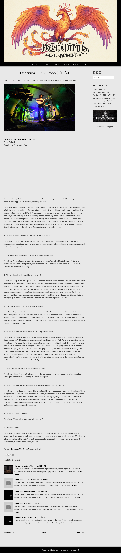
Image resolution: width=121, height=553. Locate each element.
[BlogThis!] (8, 455)
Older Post (80, 532)
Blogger (110, 127)
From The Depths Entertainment (67, 550)
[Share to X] (10, 455)
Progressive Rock (34, 449)
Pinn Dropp (23, 449)
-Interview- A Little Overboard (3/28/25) (31, 479)
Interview (14, 449)
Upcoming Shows (46, 64)
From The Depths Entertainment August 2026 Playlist (104, 92)
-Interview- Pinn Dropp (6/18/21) (44, 73)
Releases (67, 64)
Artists (57, 64)
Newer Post (9, 532)
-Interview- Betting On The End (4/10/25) (31, 466)
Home (34, 64)
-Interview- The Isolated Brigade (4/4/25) (31, 517)
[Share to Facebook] (13, 455)
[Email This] (6, 455)
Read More (76, 485)
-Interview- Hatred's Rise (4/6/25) (28, 503)
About (86, 64)
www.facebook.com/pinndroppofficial (19, 139)
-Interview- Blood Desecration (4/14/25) (30, 491)
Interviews (77, 64)
